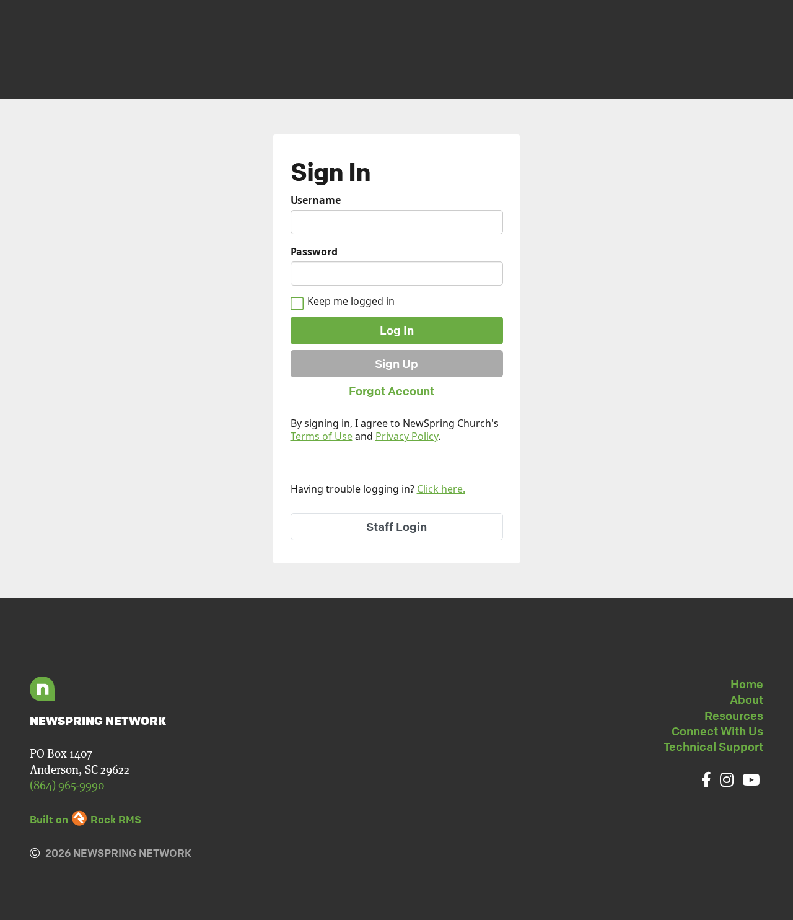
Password (314, 251)
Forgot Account (391, 391)
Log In (397, 330)
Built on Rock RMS (85, 819)
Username (316, 200)
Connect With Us (717, 731)
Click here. (441, 489)
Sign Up (396, 363)
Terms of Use (322, 436)
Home (746, 684)
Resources (733, 715)
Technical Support (713, 746)
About (746, 699)
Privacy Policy (406, 436)
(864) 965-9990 (67, 785)
